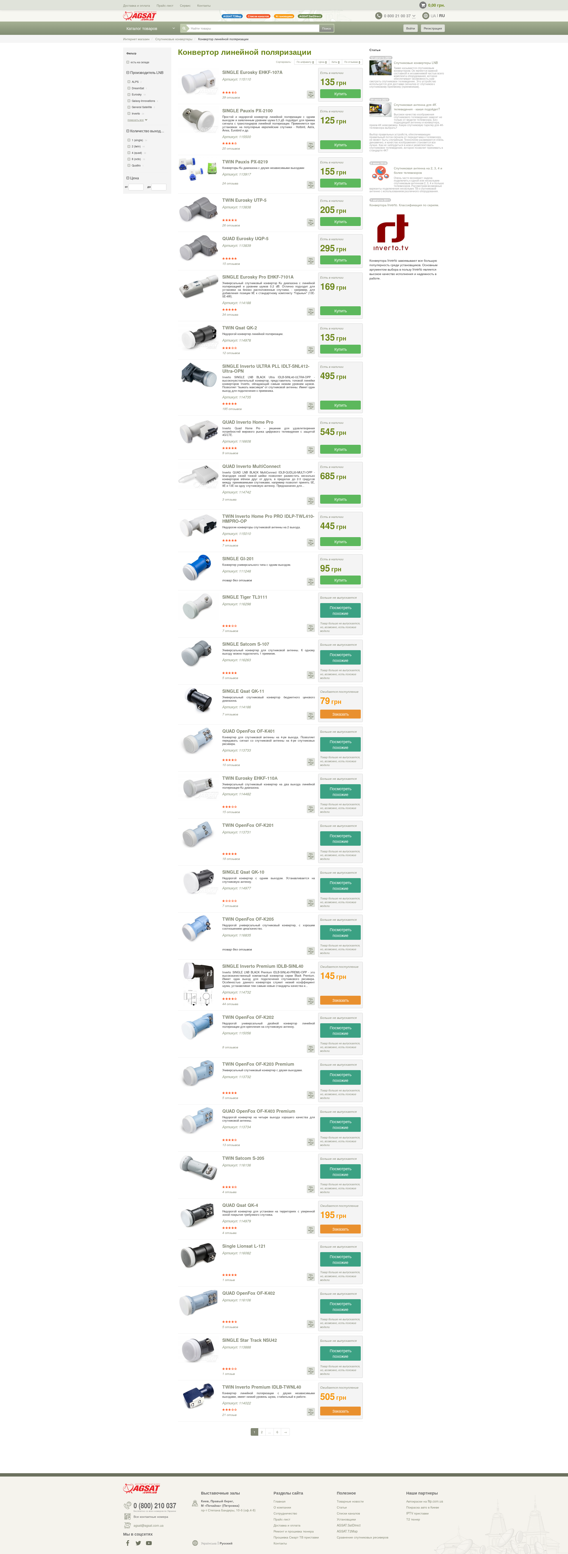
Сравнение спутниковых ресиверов (362, 1537)
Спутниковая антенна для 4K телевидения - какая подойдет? (417, 106)
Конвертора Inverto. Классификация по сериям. (404, 205)
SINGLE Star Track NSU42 (249, 1340)
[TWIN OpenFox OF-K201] (198, 834)
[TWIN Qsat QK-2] (198, 337)
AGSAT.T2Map (347, 1531)
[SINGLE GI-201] (198, 568)
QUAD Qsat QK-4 (240, 1205)
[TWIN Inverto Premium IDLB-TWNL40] (198, 1396)
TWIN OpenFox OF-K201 (248, 825)
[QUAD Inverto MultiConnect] (198, 475)
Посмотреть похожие (340, 610)
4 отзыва (229, 1192)
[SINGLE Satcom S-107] (198, 653)
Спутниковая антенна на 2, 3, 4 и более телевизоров (418, 170)
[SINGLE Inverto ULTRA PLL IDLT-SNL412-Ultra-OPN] (198, 375)
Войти (410, 28)
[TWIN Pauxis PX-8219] (198, 170)
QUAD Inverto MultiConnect (251, 466)
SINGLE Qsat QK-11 (243, 691)
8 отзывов (230, 1047)
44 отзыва (230, 1004)
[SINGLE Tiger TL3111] (198, 606)
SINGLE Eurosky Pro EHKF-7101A (258, 276)
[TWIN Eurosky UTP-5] (198, 209)
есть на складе (140, 62)
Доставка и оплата (136, 5)
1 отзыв (228, 1279)
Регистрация (433, 28)
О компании (282, 1507)
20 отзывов (231, 148)
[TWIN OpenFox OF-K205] (198, 928)
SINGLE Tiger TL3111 (244, 597)
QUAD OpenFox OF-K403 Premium (258, 1111)
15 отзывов (231, 263)
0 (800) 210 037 (155, 1505)
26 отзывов (231, 225)
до (149, 186)
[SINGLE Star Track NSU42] (198, 1349)
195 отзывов (232, 408)
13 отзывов (231, 1144)
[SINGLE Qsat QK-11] (198, 700)
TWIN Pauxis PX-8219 (245, 161)
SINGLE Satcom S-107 (245, 644)
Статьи (342, 1507)
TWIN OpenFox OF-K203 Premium (258, 1064)
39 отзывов (231, 97)
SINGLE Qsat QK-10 (243, 872)
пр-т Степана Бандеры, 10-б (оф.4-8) (228, 1510)
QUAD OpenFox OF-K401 (248, 731)
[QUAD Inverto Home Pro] (198, 431)
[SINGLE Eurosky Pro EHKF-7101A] (198, 286)
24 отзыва (230, 183)
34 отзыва (230, 314)
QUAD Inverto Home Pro (247, 422)
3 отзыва (229, 499)
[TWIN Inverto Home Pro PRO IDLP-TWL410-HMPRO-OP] (198, 525)
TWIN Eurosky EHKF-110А (250, 778)
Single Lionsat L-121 (244, 1246)
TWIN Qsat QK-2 (239, 327)
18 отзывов (231, 858)
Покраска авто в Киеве (422, 1507)
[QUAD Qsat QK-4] (198, 1214)
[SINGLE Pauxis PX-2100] (198, 120)
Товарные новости (350, 1501)
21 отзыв (229, 1414)
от (126, 186)
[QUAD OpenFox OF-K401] (198, 740)
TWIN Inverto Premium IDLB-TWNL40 (261, 1387)
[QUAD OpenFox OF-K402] (198, 1302)
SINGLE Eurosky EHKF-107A (252, 72)
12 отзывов (231, 352)
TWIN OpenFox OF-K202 (248, 1017)
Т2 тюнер (413, 1519)
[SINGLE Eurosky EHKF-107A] (198, 81)
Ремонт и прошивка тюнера (294, 1531)
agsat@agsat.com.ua (149, 1525)
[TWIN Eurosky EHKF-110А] (198, 787)
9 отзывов (230, 453)
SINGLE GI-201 (238, 558)
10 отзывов (231, 764)
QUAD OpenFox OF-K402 (248, 1293)
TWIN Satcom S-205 (243, 1158)
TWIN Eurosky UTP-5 (244, 200)
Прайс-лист (165, 5)
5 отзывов (230, 677)
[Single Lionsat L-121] (198, 1255)
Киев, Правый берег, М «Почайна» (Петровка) (220, 1503)
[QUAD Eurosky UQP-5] (198, 248)
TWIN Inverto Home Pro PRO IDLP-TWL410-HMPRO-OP (268, 518)
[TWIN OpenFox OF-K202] (198, 1026)
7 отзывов (230, 545)
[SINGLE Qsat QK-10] (198, 881)
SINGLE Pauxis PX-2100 (247, 110)
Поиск (326, 28)
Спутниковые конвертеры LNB (416, 62)
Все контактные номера (151, 1516)
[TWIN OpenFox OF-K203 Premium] (198, 1073)
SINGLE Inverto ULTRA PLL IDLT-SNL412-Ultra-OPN (266, 368)
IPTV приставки (417, 1513)
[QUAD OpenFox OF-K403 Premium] (198, 1120)
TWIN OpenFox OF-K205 (248, 919)
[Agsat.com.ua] (139, 15)
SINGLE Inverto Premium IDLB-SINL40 (262, 966)
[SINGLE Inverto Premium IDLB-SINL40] (198, 984)
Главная (280, 1501)
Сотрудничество (285, 1513)
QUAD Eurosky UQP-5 (245, 238)
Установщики (346, 1519)
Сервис (185, 5)
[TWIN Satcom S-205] (198, 1167)
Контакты (204, 5)
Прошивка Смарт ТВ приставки (296, 1537)
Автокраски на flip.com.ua (424, 1501)
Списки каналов (348, 1513)
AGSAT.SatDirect (349, 1525)
